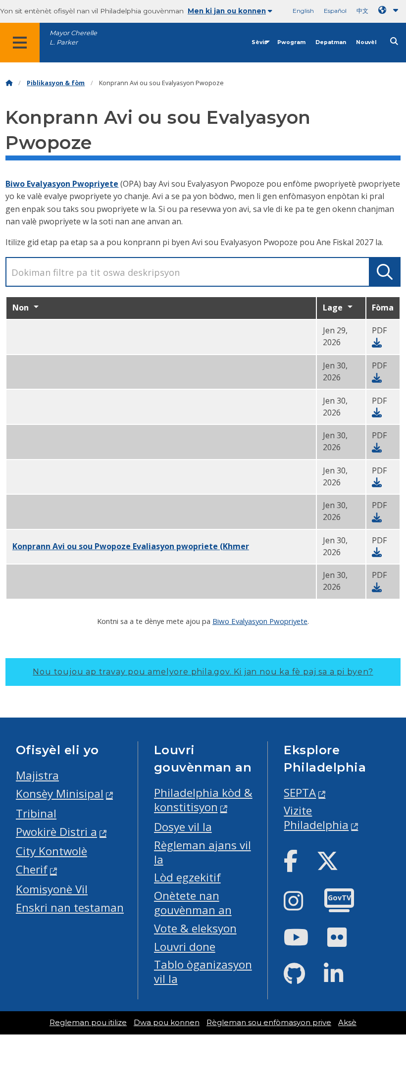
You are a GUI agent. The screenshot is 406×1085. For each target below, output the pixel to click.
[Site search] (394, 41)
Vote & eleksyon (195, 928)
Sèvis (259, 42)
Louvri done (184, 946)
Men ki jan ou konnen (227, 11)
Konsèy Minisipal (59, 793)
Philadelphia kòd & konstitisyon (203, 800)
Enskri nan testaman (70, 907)
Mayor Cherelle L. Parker (73, 37)
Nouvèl (366, 42)
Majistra (37, 775)
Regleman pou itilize (88, 1022)
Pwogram (291, 42)
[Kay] (8, 83)
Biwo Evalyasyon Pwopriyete (61, 183)
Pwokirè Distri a (56, 831)
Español (335, 10)
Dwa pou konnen (167, 1022)
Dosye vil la (183, 826)
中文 (362, 10)
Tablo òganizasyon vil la (203, 971)
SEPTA (300, 792)
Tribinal (36, 813)
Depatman (330, 42)
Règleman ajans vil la (202, 852)
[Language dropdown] (390, 10)
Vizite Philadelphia (316, 817)
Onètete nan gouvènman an (193, 903)
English (303, 10)
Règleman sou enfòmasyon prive (268, 1022)
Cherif (32, 869)
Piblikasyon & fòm (56, 83)
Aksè (347, 1022)
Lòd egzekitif (187, 877)
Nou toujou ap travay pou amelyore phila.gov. (203, 671)
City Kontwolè (51, 851)
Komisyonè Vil (52, 889)
